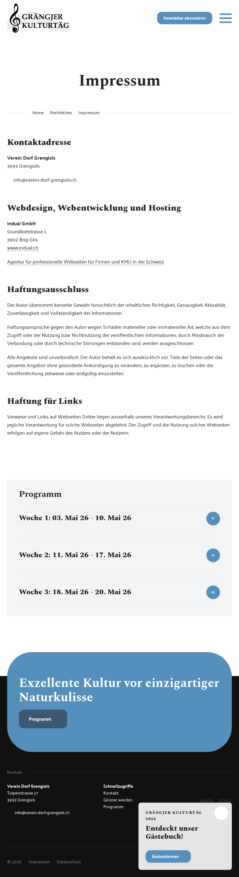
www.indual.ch (22, 247)
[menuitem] (39, 861)
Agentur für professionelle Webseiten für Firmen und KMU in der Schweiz (85, 261)
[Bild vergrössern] (38, 17)
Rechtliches (61, 112)
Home (38, 112)
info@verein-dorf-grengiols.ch (45, 179)
